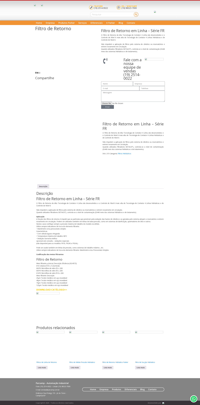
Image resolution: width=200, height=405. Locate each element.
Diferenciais (96, 22)
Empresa (50, 22)
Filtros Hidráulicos (124, 153)
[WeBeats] (163, 403)
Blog (121, 22)
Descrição (43, 186)
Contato (131, 22)
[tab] (43, 186)
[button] (36, 73)
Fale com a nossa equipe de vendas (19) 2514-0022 (132, 69)
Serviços (82, 22)
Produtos (116, 389)
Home (39, 22)
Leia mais (42, 367)
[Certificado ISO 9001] (42, 5)
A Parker (110, 22)
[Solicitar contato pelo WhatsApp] (193, 398)
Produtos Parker (66, 22)
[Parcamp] (37, 5)
